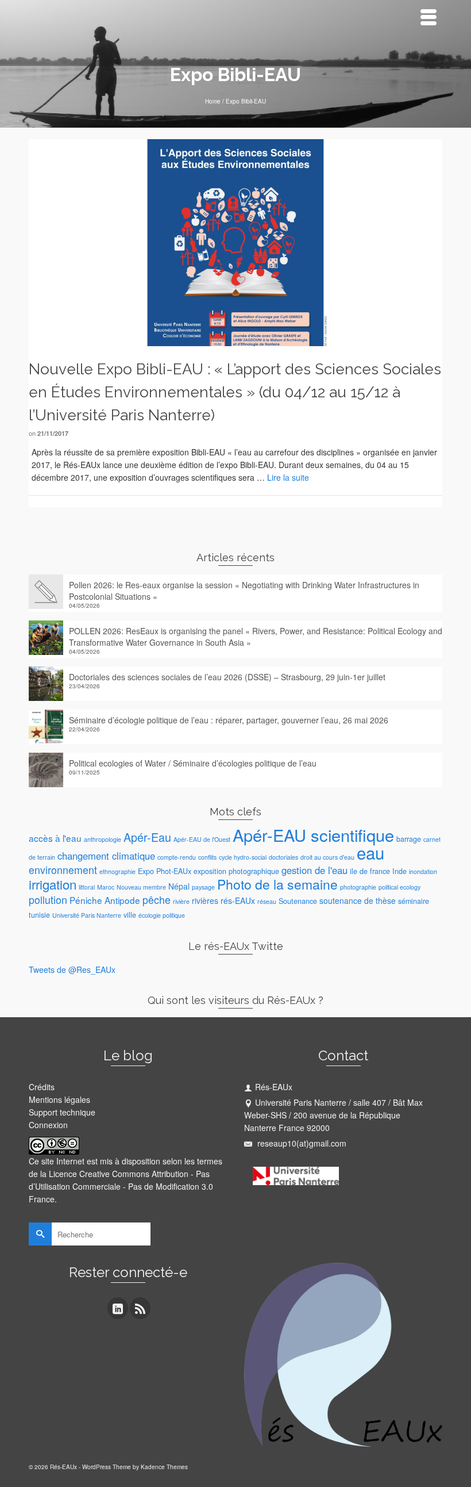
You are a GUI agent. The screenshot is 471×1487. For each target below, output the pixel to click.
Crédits (42, 1087)
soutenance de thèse (357, 900)
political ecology (399, 887)
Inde (399, 871)
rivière (181, 901)
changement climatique (106, 856)
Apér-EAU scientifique (313, 834)
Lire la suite (288, 477)
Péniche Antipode (105, 900)
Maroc (105, 887)
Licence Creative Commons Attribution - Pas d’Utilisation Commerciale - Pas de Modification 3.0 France (121, 1186)
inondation (423, 871)
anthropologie (102, 839)
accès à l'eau (55, 837)
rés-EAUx (238, 900)
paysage (203, 887)
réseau (266, 901)
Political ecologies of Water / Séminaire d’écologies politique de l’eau (192, 763)
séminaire (413, 901)
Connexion (48, 1124)
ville (129, 915)
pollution (48, 899)
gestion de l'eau (314, 870)
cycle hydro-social (243, 857)
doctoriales (283, 857)
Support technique (62, 1112)
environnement (63, 870)
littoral (87, 887)
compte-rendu (176, 857)
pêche (156, 899)
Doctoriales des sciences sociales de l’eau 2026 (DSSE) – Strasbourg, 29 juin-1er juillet (227, 677)
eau (370, 852)
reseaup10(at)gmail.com (300, 1143)
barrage (408, 839)
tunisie (39, 915)
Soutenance (298, 901)
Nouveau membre (141, 887)
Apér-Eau (147, 837)
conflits (207, 857)
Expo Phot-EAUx (164, 871)
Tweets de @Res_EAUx (72, 969)
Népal (179, 886)
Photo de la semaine (277, 884)
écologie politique (161, 915)
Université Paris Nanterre (86, 915)
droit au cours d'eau (327, 857)
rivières (205, 900)
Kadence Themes (164, 1467)
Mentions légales (59, 1099)
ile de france (370, 871)
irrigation (52, 884)
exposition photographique (236, 871)
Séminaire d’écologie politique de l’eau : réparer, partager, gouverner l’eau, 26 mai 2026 (228, 720)
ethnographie (117, 871)
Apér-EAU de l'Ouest (201, 839)
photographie (358, 887)
